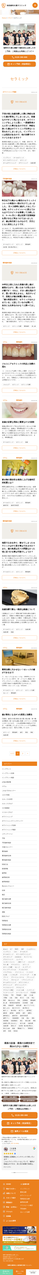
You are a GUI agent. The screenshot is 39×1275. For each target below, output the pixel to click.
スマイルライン (15, 964)
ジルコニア (6, 384)
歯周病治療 (24, 1202)
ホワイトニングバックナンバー (12, 821)
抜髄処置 (11, 1005)
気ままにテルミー (8, 886)
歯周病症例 (6, 877)
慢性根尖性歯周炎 (15, 1003)
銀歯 (12, 632)
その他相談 (6, 808)
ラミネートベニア (8, 992)
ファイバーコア (24, 975)
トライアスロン (7, 972)
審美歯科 (27, 244)
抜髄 (4, 1005)
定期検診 (25, 1000)
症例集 (8, 1216)
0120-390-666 (21, 57)
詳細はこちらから (19, 169)
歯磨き (30, 1013)
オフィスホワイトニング (10, 160)
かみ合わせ (18, 957)
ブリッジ (5, 980)
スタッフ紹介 (11, 1198)
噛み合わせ (11, 1000)
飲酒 (9, 1031)
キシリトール (28, 957)
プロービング (15, 980)
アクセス (9, 1211)
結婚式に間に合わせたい (10, 1023)
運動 (3, 912)
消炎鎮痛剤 (15, 1018)
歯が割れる (26, 1008)
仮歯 (26, 442)
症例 (3, 890)
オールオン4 (23, 951)
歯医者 (5, 1013)
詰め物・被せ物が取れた (10, 247)
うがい (15, 951)
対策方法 (5, 864)
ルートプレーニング (22, 992)
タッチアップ (26, 967)
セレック (5, 693)
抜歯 (31, 1003)
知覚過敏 (5, 1020)
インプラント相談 (8, 777)
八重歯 (5, 997)
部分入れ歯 (6, 1028)
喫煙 (4, 1000)
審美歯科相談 (7, 263)
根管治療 (18, 1005)
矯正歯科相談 (6, 908)
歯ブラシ (21, 1010)
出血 (11, 997)
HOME (8, 1184)
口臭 (28, 997)
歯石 (21, 732)
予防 (3, 838)
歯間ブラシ (6, 1018)
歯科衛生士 (6, 1015)
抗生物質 (25, 1003)
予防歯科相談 (7, 179)
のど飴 (5, 975)
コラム (5, 342)
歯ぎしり (5, 1010)
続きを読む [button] (7, 1167)
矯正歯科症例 (6, 903)
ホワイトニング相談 (9, 92)
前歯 (16, 997)
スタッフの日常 (7, 799)
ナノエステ (30, 972)
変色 (18, 1000)
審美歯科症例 (6, 855)
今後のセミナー (7, 847)
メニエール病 (20, 990)
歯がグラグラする (29, 1005)
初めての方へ (11, 1189)
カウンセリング (7, 957)
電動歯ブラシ (21, 1028)
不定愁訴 (33, 992)
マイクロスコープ (8, 987)
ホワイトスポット (24, 982)
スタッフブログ (7, 803)
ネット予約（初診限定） (21, 64)
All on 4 (5, 949)
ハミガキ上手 (13, 975)
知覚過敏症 (14, 1020)
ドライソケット (19, 972)
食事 (4, 1031)
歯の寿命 (13, 1010)
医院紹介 (9, 1202)
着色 (26, 732)
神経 (31, 732)
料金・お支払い (11, 1207)
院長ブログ (6, 916)
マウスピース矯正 (8, 990)
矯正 (3, 895)
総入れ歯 (22, 1023)
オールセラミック (19, 157)
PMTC (17, 949)
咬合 (33, 997)
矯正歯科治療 (6, 899)
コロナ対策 (6, 795)
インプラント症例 (8, 773)
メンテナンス (30, 990)
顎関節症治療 (6, 925)
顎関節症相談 (6, 934)
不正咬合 (5, 995)
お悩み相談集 (6, 782)
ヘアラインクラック (27, 980)
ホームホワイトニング (9, 163)
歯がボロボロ (16, 1008)
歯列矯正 (29, 1010)
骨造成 (15, 1031)
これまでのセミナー (9, 790)
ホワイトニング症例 (9, 825)
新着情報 (5, 869)
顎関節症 (5, 920)
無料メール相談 (21, 1131)
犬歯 (22, 1018)
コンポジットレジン (9, 962)
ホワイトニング (23, 163)
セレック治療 (25, 1212)
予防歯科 (18, 995)
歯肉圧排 (5, 505)
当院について (11, 1193)
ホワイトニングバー (21, 985)
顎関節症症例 (6, 929)
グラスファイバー (8, 959)
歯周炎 (12, 1013)
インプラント (7, 157)
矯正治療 (27, 1020)
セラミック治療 (16, 326)
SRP (22, 949)
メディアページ (7, 834)
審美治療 (23, 1192)
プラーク (5, 977)
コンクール (19, 959)
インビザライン (31, 949)
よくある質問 (11, 1221)
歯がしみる (6, 1008)
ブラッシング (30, 977)
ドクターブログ (7, 812)
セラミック (23, 160)
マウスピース (20, 987)
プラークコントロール (17, 977)
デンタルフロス (23, 969)
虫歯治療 (33, 163)
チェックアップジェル (9, 969)
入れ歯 (31, 995)
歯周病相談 (6, 881)
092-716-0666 (14, 1143)
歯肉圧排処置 (15, 505)
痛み (28, 1018)
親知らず (13, 1026)
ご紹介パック (21, 962)
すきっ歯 (5, 964)
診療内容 (26, 1184)
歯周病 (4, 873)
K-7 (11, 949)
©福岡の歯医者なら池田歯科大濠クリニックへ (19, 1265)
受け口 (22, 997)
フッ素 (34, 975)
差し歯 (34, 326)
